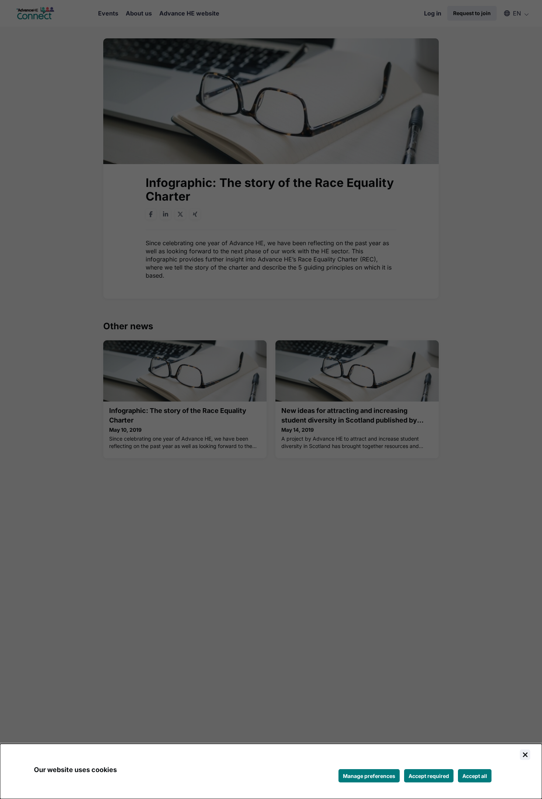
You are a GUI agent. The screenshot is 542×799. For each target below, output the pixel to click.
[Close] (525, 755)
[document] (271, 771)
